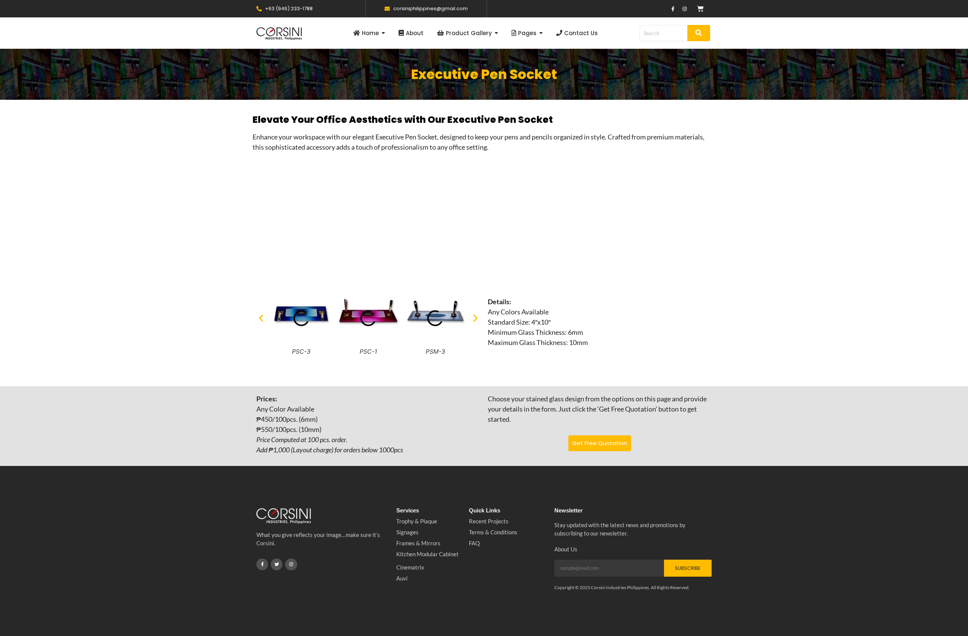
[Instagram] (684, 9)
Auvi (402, 578)
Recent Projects (489, 521)
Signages (407, 532)
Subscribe (687, 568)
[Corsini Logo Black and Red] (279, 33)
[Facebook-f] (673, 9)
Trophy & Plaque (416, 521)
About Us (565, 549)
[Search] (698, 33)
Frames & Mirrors (418, 543)
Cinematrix (410, 567)
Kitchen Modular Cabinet (427, 554)
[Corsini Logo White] (283, 516)
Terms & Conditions (493, 532)
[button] (261, 318)
